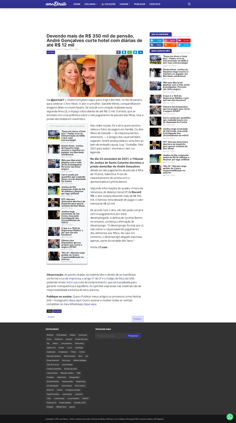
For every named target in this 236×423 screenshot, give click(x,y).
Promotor (50, 377)
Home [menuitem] (76, 4)
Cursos (82, 352)
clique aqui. (90, 304)
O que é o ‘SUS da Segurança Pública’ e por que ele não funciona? (72, 231)
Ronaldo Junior (80, 403)
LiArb (49, 398)
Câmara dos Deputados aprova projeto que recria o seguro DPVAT (71, 243)
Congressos (63, 352)
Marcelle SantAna (54, 356)
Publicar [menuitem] (139, 4)
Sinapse (50, 407)
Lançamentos (66, 343)
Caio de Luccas (53, 365)
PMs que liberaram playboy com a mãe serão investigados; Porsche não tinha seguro (71, 164)
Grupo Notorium (53, 360)
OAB (78, 373)
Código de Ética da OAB (120, 278)
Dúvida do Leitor (70, 369)
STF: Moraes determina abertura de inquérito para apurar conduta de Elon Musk (73, 202)
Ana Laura (66, 360)
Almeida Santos (53, 381)
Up (86, 356)
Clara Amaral (67, 386)
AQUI (69, 282)
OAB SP (85, 398)
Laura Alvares (52, 373)
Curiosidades (62, 335)
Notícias (51, 52)
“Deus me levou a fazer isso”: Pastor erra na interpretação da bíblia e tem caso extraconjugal (73, 135)
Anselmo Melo (67, 381)
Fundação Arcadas (73, 390)
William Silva (61, 407)
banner (72, 407)
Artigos (72, 335)
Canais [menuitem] (124, 4)
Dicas (49, 339)
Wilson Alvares (69, 356)
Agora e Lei (51, 348)
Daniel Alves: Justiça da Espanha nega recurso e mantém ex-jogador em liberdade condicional (73, 150)
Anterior (51, 317)
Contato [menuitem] (154, 4)
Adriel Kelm (61, 377)
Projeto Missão (65, 403)
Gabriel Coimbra (53, 394)
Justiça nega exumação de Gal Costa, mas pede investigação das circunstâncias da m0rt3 (70, 217)
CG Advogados (52, 386)
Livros (69, 348)
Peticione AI (51, 403)
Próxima (137, 319)
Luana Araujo (59, 398)
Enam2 (59, 390)
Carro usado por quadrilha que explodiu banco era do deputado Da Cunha (73, 178)
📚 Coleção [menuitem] (108, 4)
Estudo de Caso (81, 339)
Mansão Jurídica (67, 373)
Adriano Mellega (79, 360)
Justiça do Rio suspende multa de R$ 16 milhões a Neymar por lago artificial (73, 190)
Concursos (83, 335)
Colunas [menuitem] (89, 4)
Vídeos (55, 343)
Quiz (80, 356)
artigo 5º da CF (92, 278)
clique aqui (74, 300)
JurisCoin (78, 394)
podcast (69, 339)
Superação (51, 352)
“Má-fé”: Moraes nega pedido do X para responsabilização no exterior (73, 256)
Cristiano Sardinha (54, 369)
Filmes (73, 352)
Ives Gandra (67, 394)
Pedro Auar (79, 343)
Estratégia (79, 348)
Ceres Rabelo (67, 365)
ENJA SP (50, 390)
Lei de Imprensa (71, 278)
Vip (48, 343)
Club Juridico (80, 386)
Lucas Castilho (73, 398)
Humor (61, 348)
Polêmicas (59, 339)
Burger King (80, 381)
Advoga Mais (74, 377)
